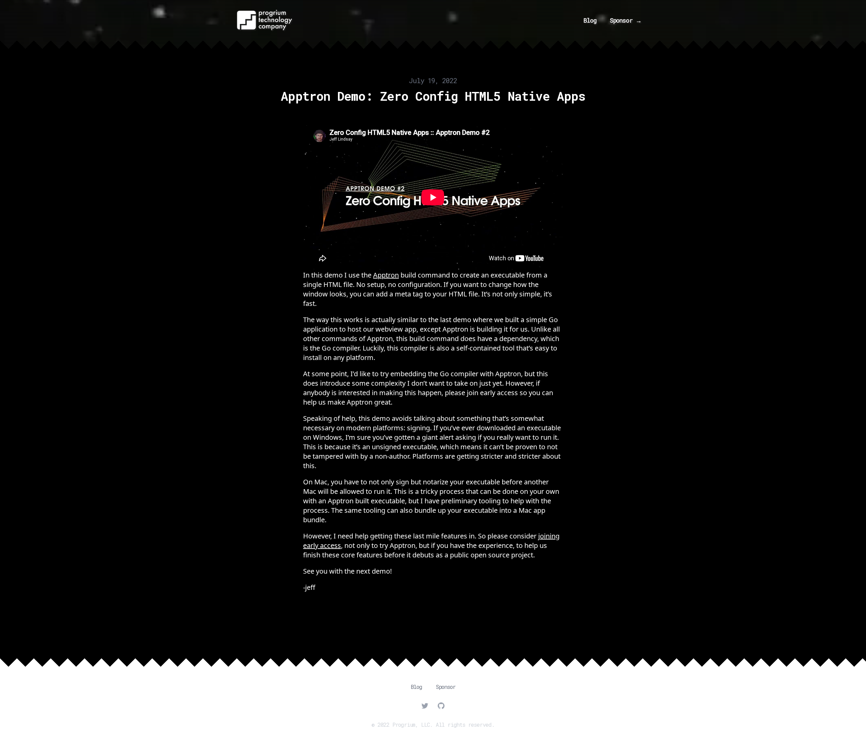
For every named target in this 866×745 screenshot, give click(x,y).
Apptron (386, 275)
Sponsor (446, 686)
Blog (590, 20)
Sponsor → (625, 20)
